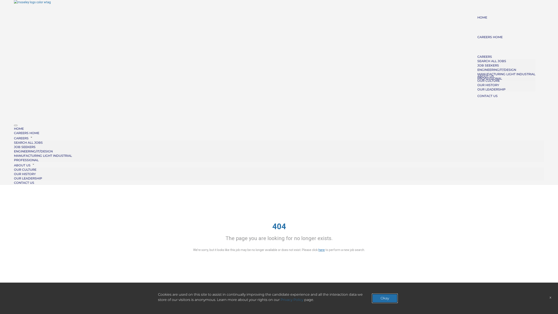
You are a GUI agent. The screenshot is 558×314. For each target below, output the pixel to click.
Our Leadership (491, 89)
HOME (482, 17)
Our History (488, 85)
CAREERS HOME (490, 37)
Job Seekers (488, 65)
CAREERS (484, 57)
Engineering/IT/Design (496, 70)
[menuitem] (279, 128)
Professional (26, 160)
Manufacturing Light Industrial (506, 74)
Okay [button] (385, 298)
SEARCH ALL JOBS (491, 61)
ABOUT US (485, 76)
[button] (279, 137)
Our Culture (488, 81)
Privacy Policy (292, 300)
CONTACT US (487, 96)
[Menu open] (15, 125)
